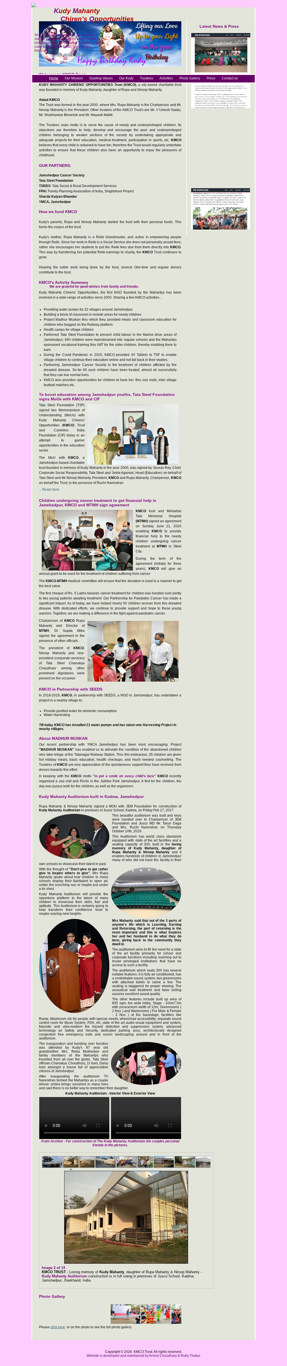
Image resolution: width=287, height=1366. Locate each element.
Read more (50, 489)
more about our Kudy (71, 54)
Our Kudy (126, 78)
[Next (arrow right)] (201, 1268)
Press (211, 78)
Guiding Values (101, 78)
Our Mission (74, 78)
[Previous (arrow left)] (190, 1268)
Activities (166, 78)
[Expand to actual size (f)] (206, 1268)
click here (57, 1327)
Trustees (146, 78)
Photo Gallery (189, 78)
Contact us (230, 78)
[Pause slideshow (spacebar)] (195, 1268)
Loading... (128, 1217)
